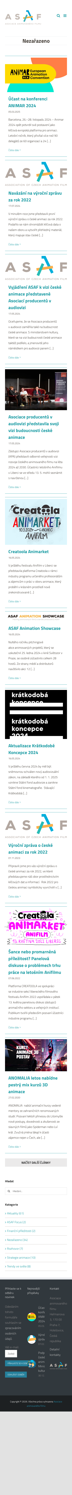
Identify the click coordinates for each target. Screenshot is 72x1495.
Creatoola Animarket (28, 551)
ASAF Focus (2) (16, 1222)
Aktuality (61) (15, 1213)
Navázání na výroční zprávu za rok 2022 (35, 196)
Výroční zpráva (43, 1336)
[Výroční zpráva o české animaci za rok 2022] (36, 826)
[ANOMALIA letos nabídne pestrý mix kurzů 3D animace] (36, 1055)
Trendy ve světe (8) (19, 1266)
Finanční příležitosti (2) (21, 1231)
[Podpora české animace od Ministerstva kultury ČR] (31, 1364)
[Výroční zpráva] (31, 1339)
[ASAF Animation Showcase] (36, 617)
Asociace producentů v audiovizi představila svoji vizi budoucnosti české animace (33, 427)
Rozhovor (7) (15, 1248)
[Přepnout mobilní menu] (65, 15)
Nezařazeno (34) (17, 1240)
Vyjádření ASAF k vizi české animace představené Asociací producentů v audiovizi (34, 297)
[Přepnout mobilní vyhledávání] (58, 15)
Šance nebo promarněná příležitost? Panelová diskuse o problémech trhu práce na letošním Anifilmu (34, 962)
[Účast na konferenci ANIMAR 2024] (36, 75)
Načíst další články (36, 1162)
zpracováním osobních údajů (13, 1333)
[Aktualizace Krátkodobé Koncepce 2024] (36, 714)
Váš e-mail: (12, 1347)
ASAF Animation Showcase (34, 628)
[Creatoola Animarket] (36, 522)
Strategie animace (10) (21, 1257)
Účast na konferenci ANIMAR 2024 (27, 102)
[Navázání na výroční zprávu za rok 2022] (36, 174)
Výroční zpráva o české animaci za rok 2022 (30, 848)
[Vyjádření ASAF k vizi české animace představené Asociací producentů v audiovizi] (36, 268)
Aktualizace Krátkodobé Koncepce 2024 (31, 749)
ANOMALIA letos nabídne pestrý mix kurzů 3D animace (33, 1084)
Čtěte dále (13, 150)
